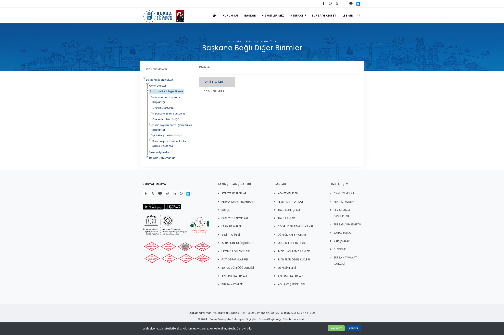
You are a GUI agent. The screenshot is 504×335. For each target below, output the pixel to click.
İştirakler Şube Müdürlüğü (167, 135)
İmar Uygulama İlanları (294, 251)
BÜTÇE (225, 210)
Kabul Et (336, 328)
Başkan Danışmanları (162, 158)
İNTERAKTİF (297, 16)
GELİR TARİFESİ (230, 235)
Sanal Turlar (343, 233)
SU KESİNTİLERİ (287, 268)
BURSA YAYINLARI (232, 284)
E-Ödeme (340, 249)
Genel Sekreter (157, 85)
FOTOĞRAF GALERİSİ (234, 259)
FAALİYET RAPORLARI (234, 218)
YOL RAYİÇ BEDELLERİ (291, 284)
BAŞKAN (250, 16)
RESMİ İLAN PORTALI (290, 202)
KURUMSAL (231, 16)
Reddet (353, 328)
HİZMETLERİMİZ (273, 16)
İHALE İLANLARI (287, 218)
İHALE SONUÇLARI (289, 210)
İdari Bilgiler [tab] (213, 82)
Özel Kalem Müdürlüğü (165, 119)
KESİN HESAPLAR (231, 226)
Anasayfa (234, 41)
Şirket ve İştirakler (159, 152)
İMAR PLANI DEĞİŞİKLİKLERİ (237, 243)
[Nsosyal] (188, 193)
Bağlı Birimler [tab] (214, 91)
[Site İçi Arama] (358, 15)
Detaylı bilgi (244, 328)
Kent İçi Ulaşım (344, 202)
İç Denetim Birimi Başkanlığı (168, 113)
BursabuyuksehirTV (347, 224)
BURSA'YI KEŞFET (324, 16)
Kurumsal (252, 41)
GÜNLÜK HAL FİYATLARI (292, 235)
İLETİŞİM (348, 16)
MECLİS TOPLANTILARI (292, 243)
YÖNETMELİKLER (288, 193)
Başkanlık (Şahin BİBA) (159, 79)
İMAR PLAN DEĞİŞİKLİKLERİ (294, 259)
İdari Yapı (270, 41)
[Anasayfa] (165, 15)
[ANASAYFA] (215, 15)
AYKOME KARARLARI (234, 276)
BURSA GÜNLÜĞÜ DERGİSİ (237, 268)
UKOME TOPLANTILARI (235, 251)
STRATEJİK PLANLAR (233, 193)
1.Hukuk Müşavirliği (163, 107)
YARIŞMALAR (342, 241)
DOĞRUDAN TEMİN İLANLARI (295, 226)
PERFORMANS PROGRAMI (237, 202)
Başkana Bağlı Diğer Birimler (166, 91)
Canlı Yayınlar (344, 193)
